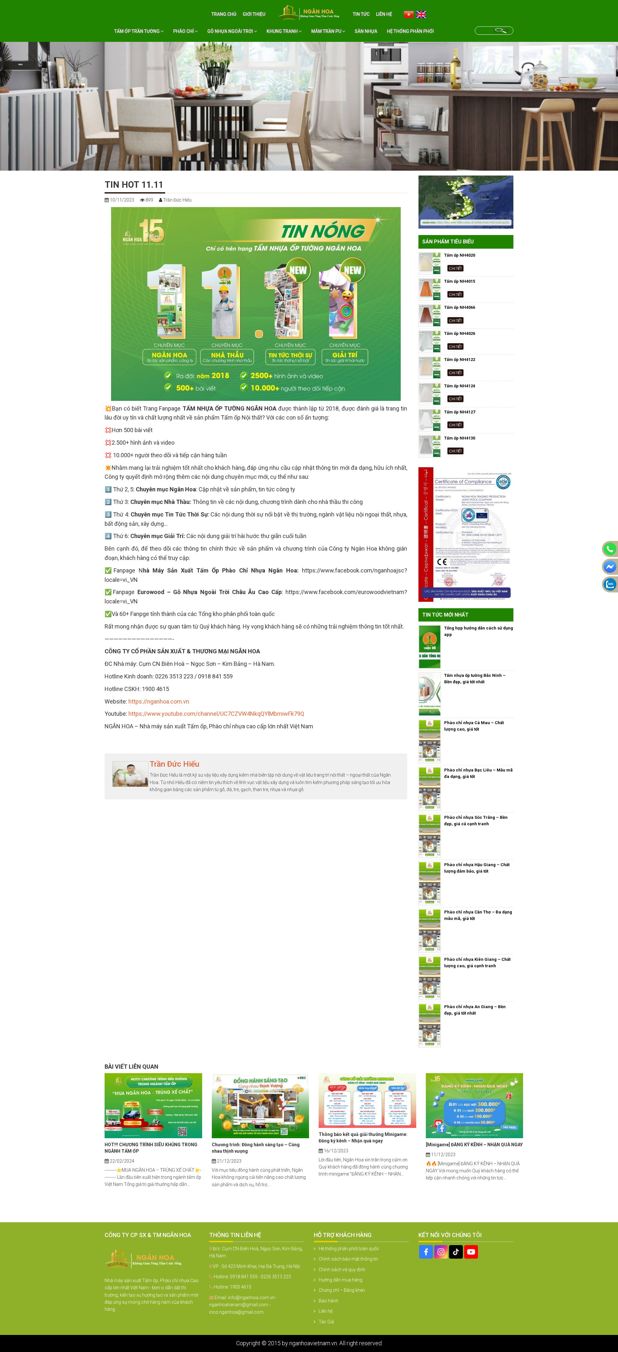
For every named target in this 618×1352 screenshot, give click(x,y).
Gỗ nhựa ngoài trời (230, 31)
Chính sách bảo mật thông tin (348, 1259)
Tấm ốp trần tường (137, 31)
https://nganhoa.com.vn (158, 701)
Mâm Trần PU (326, 31)
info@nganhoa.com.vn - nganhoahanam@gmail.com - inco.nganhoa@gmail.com (243, 1305)
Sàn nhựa (366, 31)
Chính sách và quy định (342, 1269)
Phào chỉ (184, 31)
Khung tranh (283, 31)
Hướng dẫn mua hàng (340, 1279)
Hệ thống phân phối (410, 31)
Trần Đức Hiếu (174, 764)
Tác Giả (326, 1321)
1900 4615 (240, 1287)
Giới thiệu (254, 14)
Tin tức (361, 14)
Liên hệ (384, 14)
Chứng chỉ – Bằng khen (342, 1290)
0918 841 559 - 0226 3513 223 (260, 1276)
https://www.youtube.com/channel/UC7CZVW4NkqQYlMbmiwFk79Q (216, 713)
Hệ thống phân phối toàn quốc (349, 1248)
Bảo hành (328, 1300)
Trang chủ (223, 14)
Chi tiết (455, 268)
